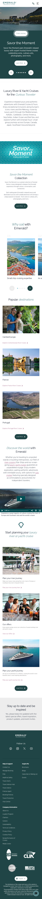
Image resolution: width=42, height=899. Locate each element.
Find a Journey (21, 33)
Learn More (19, 63)
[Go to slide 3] (20, 72)
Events (24, 777)
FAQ (4, 774)
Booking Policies (8, 795)
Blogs (24, 771)
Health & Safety (7, 777)
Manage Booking (8, 771)
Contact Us (6, 767)
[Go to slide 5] (23, 72)
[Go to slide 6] (25, 72)
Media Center (7, 844)
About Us (6, 810)
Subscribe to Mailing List (29, 774)
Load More (19, 436)
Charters (5, 817)
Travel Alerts (7, 781)
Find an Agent (7, 791)
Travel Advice (7, 788)
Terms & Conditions (9, 828)
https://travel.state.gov (31, 893)
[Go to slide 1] (16, 72)
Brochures (25, 767)
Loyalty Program (8, 814)
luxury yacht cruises (18, 465)
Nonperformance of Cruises (9, 839)
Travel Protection (8, 798)
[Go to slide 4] (21, 72)
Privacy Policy (7, 831)
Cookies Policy (7, 835)
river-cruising (10, 462)
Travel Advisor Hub (9, 784)
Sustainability (7, 824)
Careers (5, 821)
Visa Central (6, 801)
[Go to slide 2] (18, 72)
